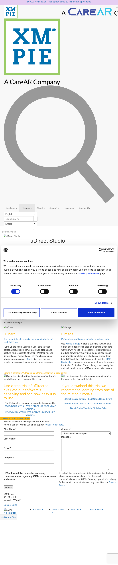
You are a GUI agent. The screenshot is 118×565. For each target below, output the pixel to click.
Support (53, 207)
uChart (29, 358)
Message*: (66, 436)
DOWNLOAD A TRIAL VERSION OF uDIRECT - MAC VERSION (30, 408)
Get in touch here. (55, 424)
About (40, 207)
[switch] (44, 291)
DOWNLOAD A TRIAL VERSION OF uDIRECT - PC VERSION (30, 414)
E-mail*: (8, 448)
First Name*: (10, 429)
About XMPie (58, 509)
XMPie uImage (73, 343)
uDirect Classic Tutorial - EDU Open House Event (88, 398)
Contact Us (84, 207)
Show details (101, 303)
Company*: (9, 457)
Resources (69, 207)
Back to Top (10, 517)
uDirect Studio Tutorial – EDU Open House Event (88, 403)
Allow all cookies (96, 312)
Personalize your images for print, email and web (85, 338)
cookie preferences (89, 273)
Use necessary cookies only (22, 312)
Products (26, 207)
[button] (20, 214)
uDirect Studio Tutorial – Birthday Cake (88, 408)
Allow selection (59, 312)
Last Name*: (10, 438)
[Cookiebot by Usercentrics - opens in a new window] (101, 250)
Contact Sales (10, 504)
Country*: (66, 429)
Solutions (11, 207)
